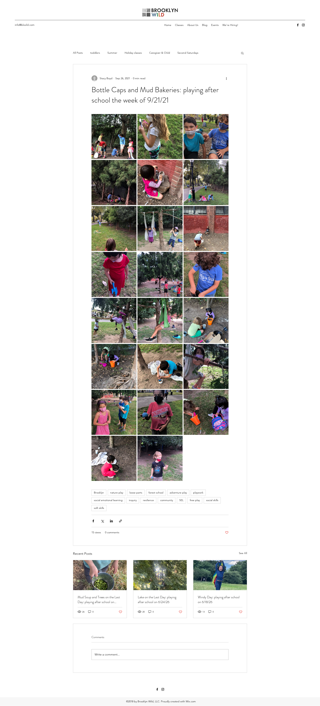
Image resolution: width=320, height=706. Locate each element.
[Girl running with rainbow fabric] (220, 575)
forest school (156, 492)
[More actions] (226, 78)
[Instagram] (303, 25)
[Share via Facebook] (93, 521)
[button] (242, 52)
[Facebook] (298, 25)
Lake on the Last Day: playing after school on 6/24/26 (157, 599)
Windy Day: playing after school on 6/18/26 (219, 599)
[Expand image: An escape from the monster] (206, 228)
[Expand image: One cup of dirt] (159, 366)
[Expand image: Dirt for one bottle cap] (206, 320)
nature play (116, 492)
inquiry (133, 500)
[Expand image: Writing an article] (159, 136)
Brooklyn (99, 492)
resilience (148, 500)
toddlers (95, 52)
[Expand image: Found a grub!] (113, 274)
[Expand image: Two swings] (159, 228)
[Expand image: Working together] (113, 182)
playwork (198, 492)
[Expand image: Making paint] (206, 274)
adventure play (178, 492)
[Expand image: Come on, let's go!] (206, 412)
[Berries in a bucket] (100, 575)
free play (195, 500)
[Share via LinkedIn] (111, 521)
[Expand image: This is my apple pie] (113, 458)
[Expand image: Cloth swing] (206, 366)
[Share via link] (120, 521)
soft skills (99, 508)
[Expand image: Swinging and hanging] (113, 320)
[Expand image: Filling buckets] (113, 366)
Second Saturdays (187, 52)
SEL (181, 500)
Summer (112, 52)
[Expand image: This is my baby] (159, 182)
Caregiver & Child (159, 52)
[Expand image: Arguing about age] (113, 412)
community (166, 500)
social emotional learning (108, 500)
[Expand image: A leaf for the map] (159, 458)
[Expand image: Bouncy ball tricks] (159, 412)
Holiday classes (133, 52)
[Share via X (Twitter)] (102, 521)
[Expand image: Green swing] (159, 320)
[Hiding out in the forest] (160, 575)
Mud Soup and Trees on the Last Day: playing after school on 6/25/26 (99, 599)
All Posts (78, 52)
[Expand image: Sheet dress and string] (113, 228)
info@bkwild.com (24, 24)
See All (243, 553)
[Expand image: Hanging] (159, 274)
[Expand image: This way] (206, 182)
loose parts (135, 492)
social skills (212, 500)
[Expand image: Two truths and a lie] (206, 136)
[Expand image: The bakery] (113, 136)
